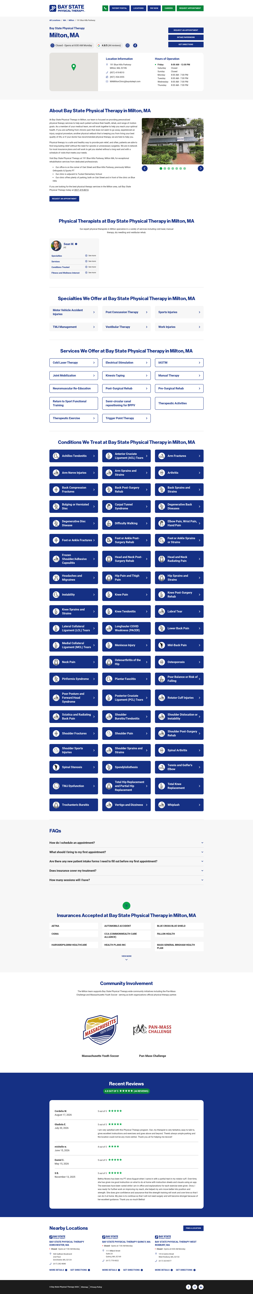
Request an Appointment (186, 30)
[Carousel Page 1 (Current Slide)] (161, 168)
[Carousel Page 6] (180, 168)
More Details (56, 1270)
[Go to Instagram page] (194, 1287)
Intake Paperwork (181, 36)
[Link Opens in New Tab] (128, 45)
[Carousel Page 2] (165, 168)
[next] (201, 168)
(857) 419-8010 (81, 190)
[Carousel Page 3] (168, 168)
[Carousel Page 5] (176, 168)
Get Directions (180, 43)
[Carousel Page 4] (172, 168)
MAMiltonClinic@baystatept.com (125, 81)
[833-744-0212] (105, 8)
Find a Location (193, 1228)
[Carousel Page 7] (184, 168)
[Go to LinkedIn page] (201, 1287)
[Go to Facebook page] (188, 1287)
